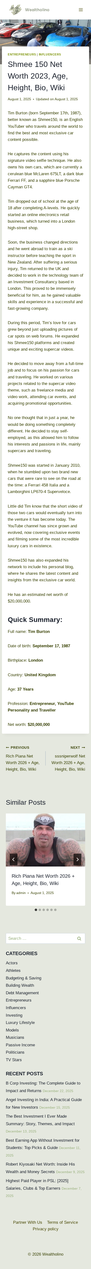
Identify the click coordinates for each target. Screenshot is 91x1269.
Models (12, 1030)
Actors (12, 963)
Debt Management (22, 993)
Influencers (50, 54)
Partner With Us (27, 1222)
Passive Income (20, 1045)
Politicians (15, 1052)
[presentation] (45, 840)
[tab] (36, 910)
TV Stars (14, 1060)
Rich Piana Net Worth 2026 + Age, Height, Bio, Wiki (23, 759)
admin (21, 893)
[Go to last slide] (13, 859)
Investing (14, 1015)
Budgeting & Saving (23, 978)
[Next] (77, 859)
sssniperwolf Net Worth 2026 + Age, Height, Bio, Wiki (68, 759)
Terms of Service (62, 1222)
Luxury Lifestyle (20, 1022)
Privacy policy (45, 1229)
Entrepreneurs (22, 54)
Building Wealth (20, 985)
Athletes (13, 970)
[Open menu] (80, 9)
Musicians (15, 1037)
